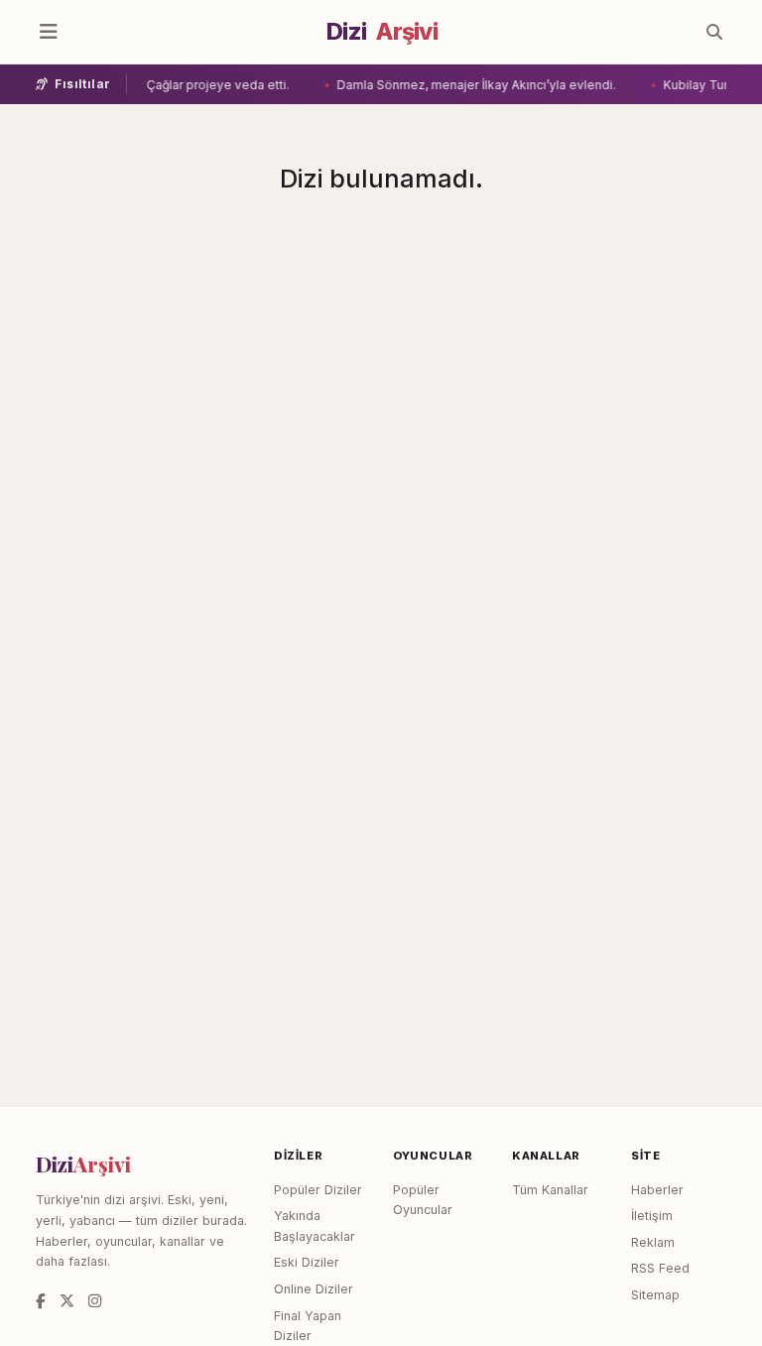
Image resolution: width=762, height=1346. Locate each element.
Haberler (657, 1189)
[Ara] (714, 32)
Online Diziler (313, 1289)
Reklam (653, 1242)
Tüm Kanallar (550, 1189)
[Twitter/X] (67, 1300)
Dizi (382, 32)
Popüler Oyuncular (422, 1200)
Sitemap (655, 1294)
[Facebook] (41, 1300)
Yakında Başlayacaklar (314, 1226)
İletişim (652, 1215)
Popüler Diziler (318, 1189)
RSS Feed (660, 1268)
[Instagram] (94, 1300)
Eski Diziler (306, 1262)
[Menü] (49, 32)
